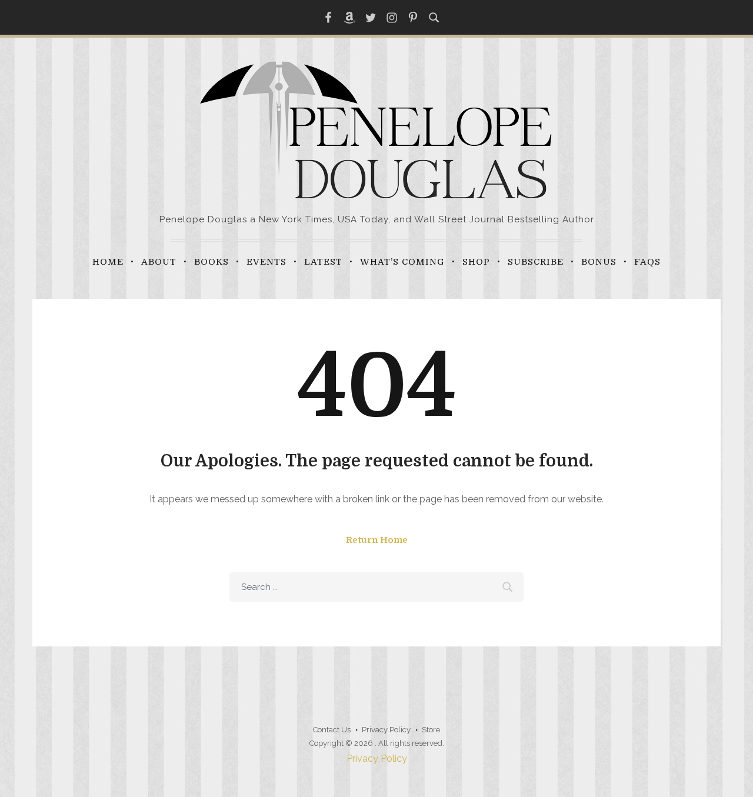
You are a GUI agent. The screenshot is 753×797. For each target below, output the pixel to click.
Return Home (377, 540)
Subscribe (536, 261)
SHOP (476, 261)
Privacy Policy (386, 729)
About (158, 261)
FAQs (647, 261)
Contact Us (332, 729)
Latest (323, 261)
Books (211, 261)
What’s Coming (402, 261)
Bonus (599, 261)
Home (108, 261)
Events (266, 261)
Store (431, 729)
